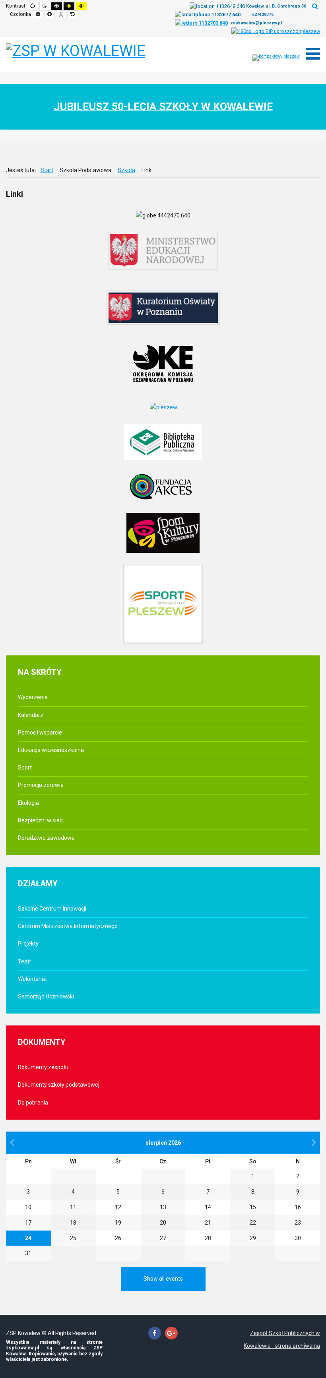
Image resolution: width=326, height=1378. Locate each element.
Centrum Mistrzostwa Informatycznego (68, 926)
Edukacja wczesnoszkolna (51, 750)
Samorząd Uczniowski (46, 996)
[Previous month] (12, 1142)
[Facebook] (154, 1333)
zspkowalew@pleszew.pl (256, 22)
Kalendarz (30, 715)
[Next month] (314, 1142)
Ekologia (28, 803)
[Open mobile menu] (313, 53)
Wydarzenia (33, 697)
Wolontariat (32, 979)
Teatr (24, 961)
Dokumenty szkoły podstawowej (58, 1084)
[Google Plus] (171, 1333)
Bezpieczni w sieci (41, 820)
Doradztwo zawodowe (46, 838)
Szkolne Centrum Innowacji (52, 908)
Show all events (163, 1278)
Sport (25, 767)
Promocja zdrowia (41, 785)
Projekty (28, 943)
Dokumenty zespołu (43, 1067)
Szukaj (315, 6)
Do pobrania (33, 1102)
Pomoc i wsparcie (40, 732)
